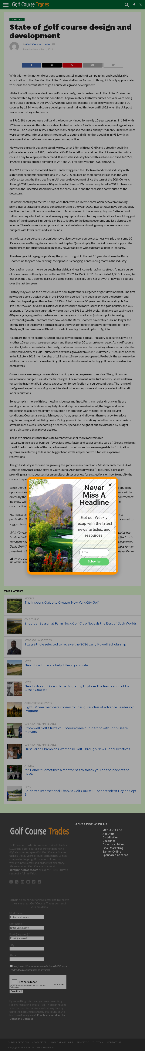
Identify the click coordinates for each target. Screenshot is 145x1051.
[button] (110, 485)
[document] (72, 525)
